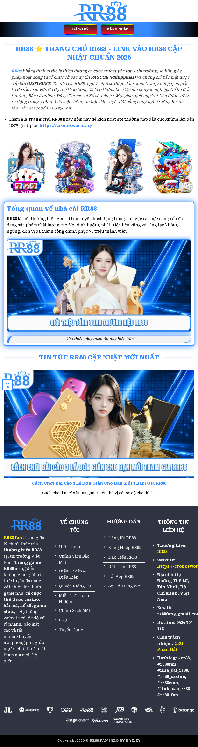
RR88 (162, 551)
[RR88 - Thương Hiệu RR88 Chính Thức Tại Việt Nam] (99, 11)
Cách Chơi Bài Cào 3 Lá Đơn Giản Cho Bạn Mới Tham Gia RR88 (99, 483)
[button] (6, 11)
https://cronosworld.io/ (65, 125)
